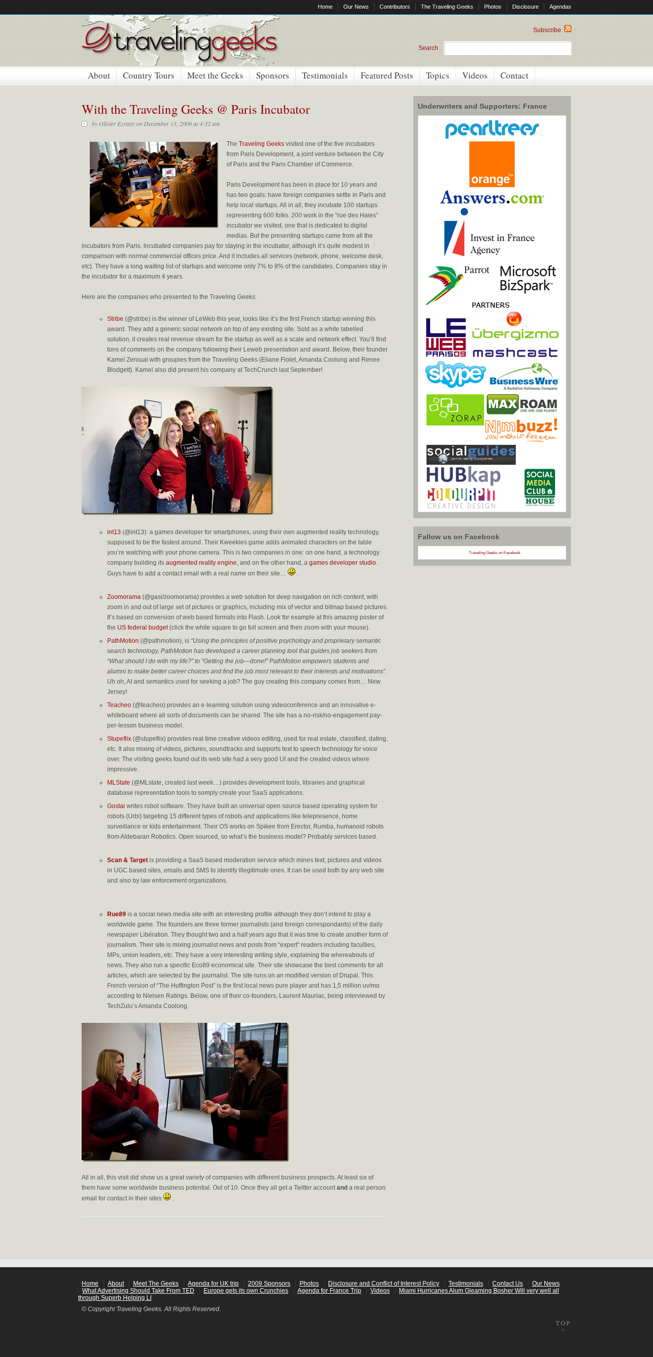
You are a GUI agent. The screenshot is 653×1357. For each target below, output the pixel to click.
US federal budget (142, 627)
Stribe (115, 318)
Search (428, 48)
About (99, 75)
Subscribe (548, 30)
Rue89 (116, 914)
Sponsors (272, 75)
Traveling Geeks (261, 143)
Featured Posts (387, 75)
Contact (514, 75)
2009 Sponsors (269, 1283)
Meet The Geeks (156, 1283)
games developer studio (342, 562)
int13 (114, 532)
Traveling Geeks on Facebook (494, 552)
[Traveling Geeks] (181, 63)
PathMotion (123, 640)
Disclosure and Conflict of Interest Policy (383, 1283)
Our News (356, 7)
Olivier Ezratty (117, 123)
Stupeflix (119, 738)
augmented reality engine (201, 562)
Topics (437, 75)
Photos (492, 7)
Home (325, 7)
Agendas (560, 7)
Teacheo (119, 705)
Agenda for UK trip (213, 1283)
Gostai (116, 806)
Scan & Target (127, 860)
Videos (475, 75)
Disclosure (525, 7)
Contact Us (507, 1283)
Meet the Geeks (215, 75)
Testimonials (325, 75)
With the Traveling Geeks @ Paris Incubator (196, 108)
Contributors (395, 7)
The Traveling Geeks (447, 7)
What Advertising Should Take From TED (138, 1290)
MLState (118, 782)
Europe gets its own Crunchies (246, 1290)
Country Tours (148, 75)
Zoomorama (124, 596)
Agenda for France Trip (329, 1290)
